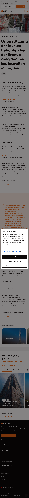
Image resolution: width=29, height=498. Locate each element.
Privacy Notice (7, 251)
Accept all (13, 256)
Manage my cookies (13, 261)
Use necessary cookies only (13, 265)
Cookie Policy (16, 251)
